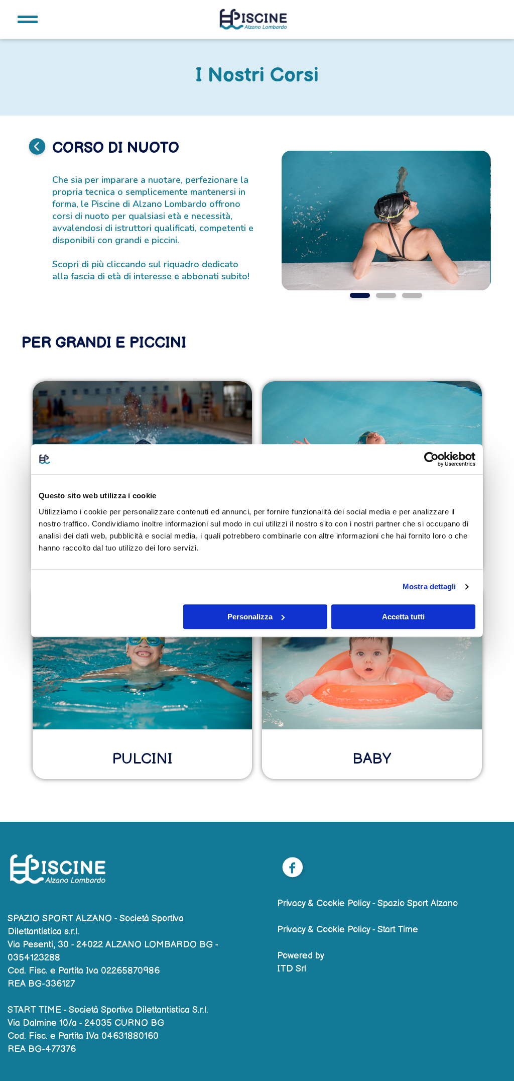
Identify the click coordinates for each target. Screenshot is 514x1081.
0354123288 (34, 957)
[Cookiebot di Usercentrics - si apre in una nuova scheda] (431, 459)
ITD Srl (291, 968)
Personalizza (250, 616)
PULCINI (142, 759)
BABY (371, 759)
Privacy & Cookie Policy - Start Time (347, 929)
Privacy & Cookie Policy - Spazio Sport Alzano (367, 903)
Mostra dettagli (429, 586)
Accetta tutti (403, 616)
